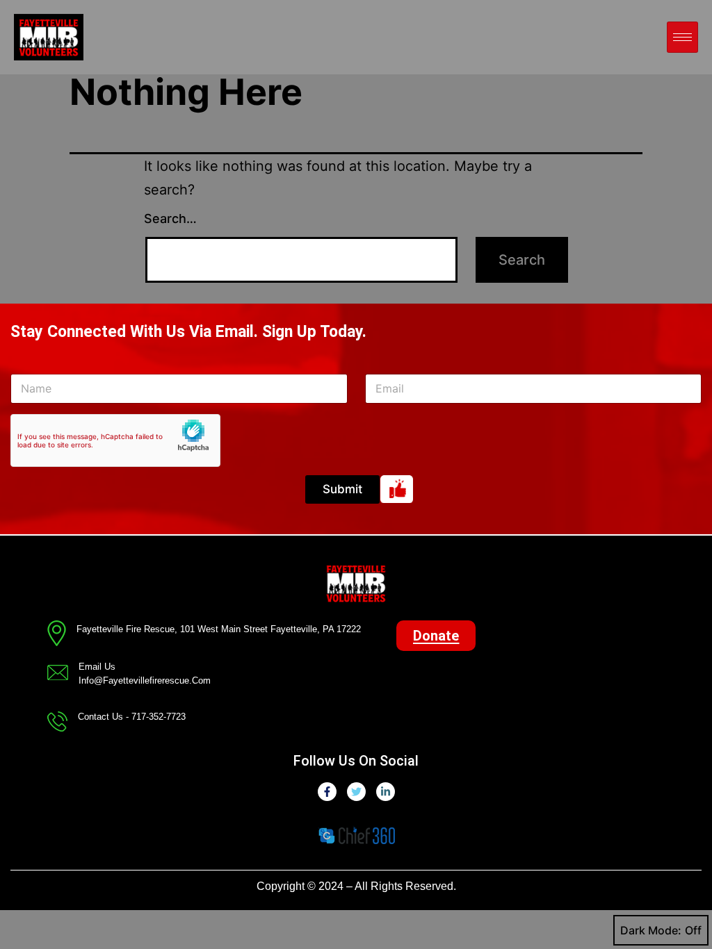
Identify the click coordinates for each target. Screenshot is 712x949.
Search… (170, 218)
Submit (342, 489)
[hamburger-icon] (682, 37)
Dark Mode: (650, 930)
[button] (436, 635)
